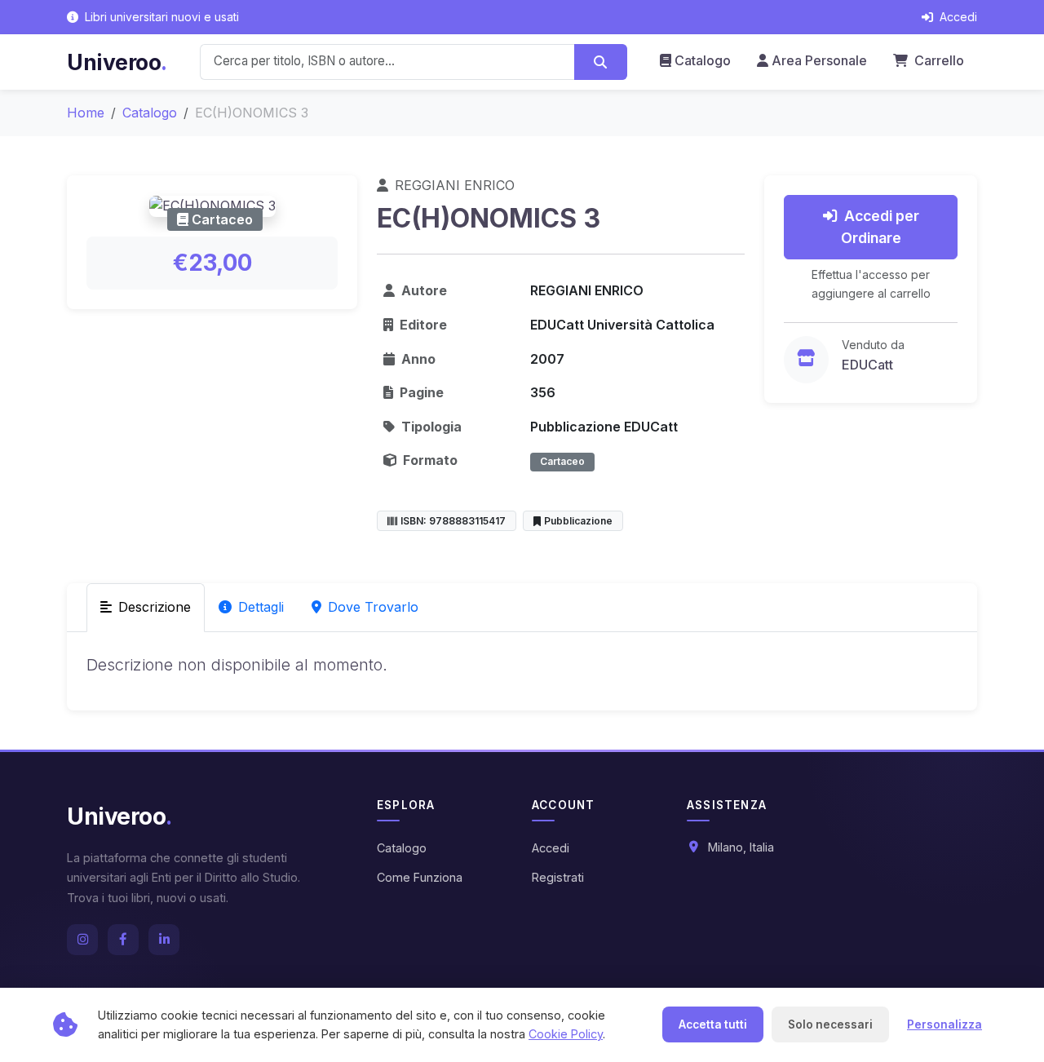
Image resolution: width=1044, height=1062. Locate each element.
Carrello (937, 60)
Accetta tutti (713, 1024)
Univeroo (117, 62)
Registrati (558, 877)
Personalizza (944, 1024)
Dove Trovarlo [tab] (373, 607)
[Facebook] (123, 939)
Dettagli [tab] (261, 607)
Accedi (550, 848)
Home (85, 112)
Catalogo (703, 60)
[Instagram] (82, 939)
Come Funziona (419, 877)
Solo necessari (830, 1024)
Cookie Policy (566, 1034)
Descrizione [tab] (154, 607)
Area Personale (819, 60)
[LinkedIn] (163, 939)
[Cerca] (600, 62)
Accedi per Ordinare (880, 226)
